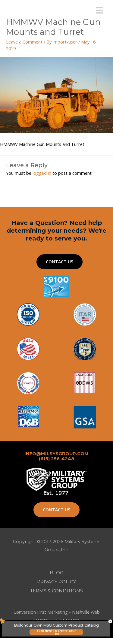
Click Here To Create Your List (56, 632)
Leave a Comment (24, 42)
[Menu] (99, 10)
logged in (42, 173)
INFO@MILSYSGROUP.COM (56, 453)
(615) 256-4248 (56, 458)
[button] (59, 261)
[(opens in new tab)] (85, 417)
